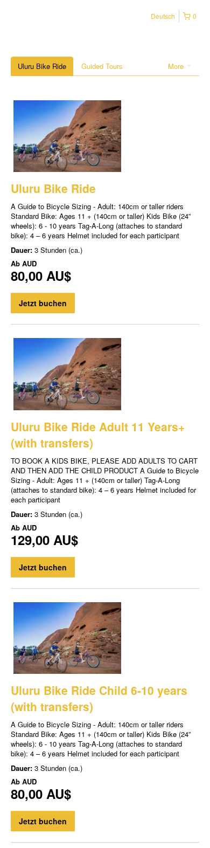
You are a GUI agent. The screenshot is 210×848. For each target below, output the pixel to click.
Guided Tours (102, 66)
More (177, 66)
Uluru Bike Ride (42, 66)
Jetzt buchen (43, 303)
